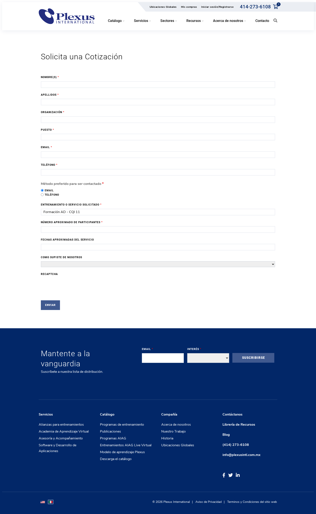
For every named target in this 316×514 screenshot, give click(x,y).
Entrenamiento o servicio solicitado (71, 204)
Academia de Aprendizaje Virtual (64, 431)
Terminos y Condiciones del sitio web (252, 502)
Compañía (169, 414)
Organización (52, 112)
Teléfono (49, 164)
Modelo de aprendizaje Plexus (122, 452)
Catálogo (107, 414)
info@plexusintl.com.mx (241, 455)
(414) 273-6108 (235, 444)
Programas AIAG (113, 438)
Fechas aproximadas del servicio (67, 239)
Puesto (47, 129)
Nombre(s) (50, 77)
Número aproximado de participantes (72, 222)
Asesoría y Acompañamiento (61, 438)
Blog (226, 434)
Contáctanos (232, 414)
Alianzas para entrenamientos (61, 424)
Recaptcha (49, 274)
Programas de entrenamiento (122, 424)
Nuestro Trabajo (173, 431)
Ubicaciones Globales (163, 7)
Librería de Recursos (238, 424)
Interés (194, 349)
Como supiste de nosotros (61, 257)
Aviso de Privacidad (208, 502)
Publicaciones (110, 431)
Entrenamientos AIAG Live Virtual (126, 445)
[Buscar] (275, 20)
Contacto (262, 21)
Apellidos (50, 94)
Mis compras (189, 7)
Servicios (46, 414)
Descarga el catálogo (116, 459)
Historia (167, 438)
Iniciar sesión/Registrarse (217, 7)
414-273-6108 (255, 6)
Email (46, 147)
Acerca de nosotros (176, 424)
